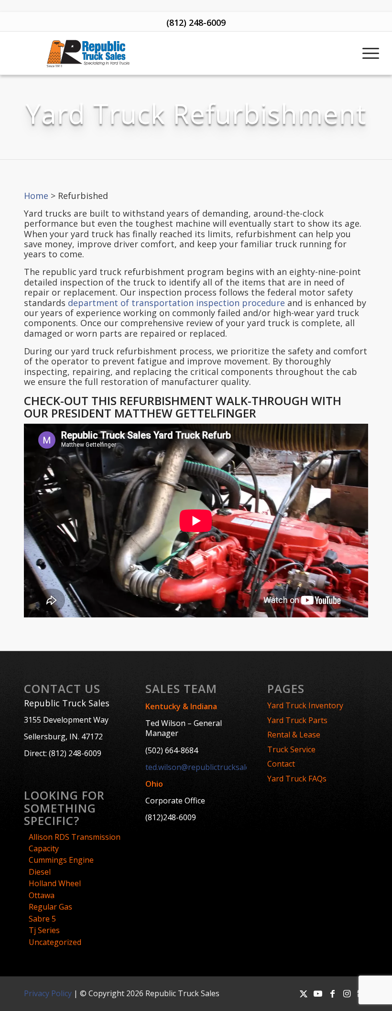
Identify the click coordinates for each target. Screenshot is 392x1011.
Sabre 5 (42, 918)
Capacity (44, 848)
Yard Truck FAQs (297, 778)
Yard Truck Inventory (305, 705)
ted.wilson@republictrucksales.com (207, 767)
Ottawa (41, 895)
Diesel (40, 872)
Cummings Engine (61, 860)
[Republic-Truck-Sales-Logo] (87, 53)
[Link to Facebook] (332, 993)
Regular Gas (50, 906)
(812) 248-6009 (196, 22)
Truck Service (291, 749)
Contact (281, 763)
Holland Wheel (55, 883)
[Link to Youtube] (318, 993)
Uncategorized (55, 942)
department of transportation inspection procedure (176, 302)
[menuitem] (369, 53)
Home (36, 195)
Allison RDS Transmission (74, 837)
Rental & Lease (293, 734)
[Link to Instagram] (346, 993)
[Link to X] (303, 993)
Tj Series (44, 930)
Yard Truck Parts (297, 720)
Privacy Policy (48, 993)
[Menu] (369, 53)
